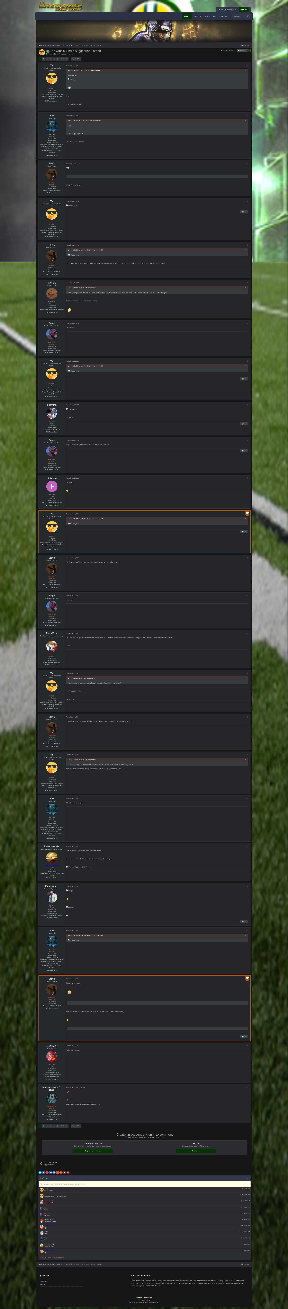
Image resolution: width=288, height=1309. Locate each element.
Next (62, 59)
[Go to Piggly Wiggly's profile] (52, 897)
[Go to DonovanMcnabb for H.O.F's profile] (52, 1098)
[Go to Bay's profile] (52, 126)
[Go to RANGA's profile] (52, 293)
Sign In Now (196, 1151)
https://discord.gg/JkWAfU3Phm (55, 1197)
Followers (241, 50)
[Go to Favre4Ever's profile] (52, 646)
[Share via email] (64, 1172)
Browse (187, 16)
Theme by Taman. (154, 1302)
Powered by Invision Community (138, 1302)
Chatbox (223, 16)
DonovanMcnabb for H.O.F (52, 1089)
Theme (138, 1298)
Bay (52, 115)
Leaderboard (210, 16)
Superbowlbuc (49, 1219)
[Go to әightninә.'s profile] (52, 413)
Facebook (43, 1281)
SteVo (52, 163)
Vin (49, 54)
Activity (197, 16)
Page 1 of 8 (75, 59)
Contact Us (148, 1298)
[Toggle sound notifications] (248, 1178)
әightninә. (52, 404)
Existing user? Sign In (226, 9)
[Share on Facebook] (43, 1172)
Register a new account (93, 1151)
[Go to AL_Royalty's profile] (52, 1056)
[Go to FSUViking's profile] (52, 486)
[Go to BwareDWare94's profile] (52, 857)
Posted (72, 65)
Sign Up (244, 9)
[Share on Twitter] (40, 1172)
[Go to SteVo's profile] (52, 174)
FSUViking (52, 478)
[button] (244, 31)
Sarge (52, 323)
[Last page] (67, 59)
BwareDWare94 (52, 846)
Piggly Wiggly (51, 886)
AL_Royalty (51, 1045)
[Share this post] (247, 65)
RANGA (52, 282)
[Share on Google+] (47, 1172)
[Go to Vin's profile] (42, 52)
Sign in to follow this (229, 50)
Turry (45, 1232)
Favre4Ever (51, 633)
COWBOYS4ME (49, 1244)
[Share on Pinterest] (68, 1172)
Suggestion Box (67, 54)
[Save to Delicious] (54, 1172)
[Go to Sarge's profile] (52, 334)
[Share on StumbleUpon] (61, 1172)
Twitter (42, 1285)
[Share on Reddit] (57, 1172)
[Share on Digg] (50, 1172)
